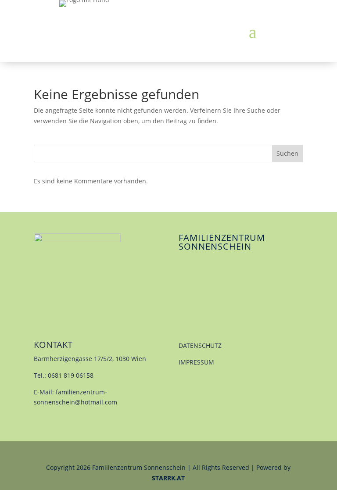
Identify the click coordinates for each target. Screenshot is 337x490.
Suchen (287, 153)
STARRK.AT (168, 478)
